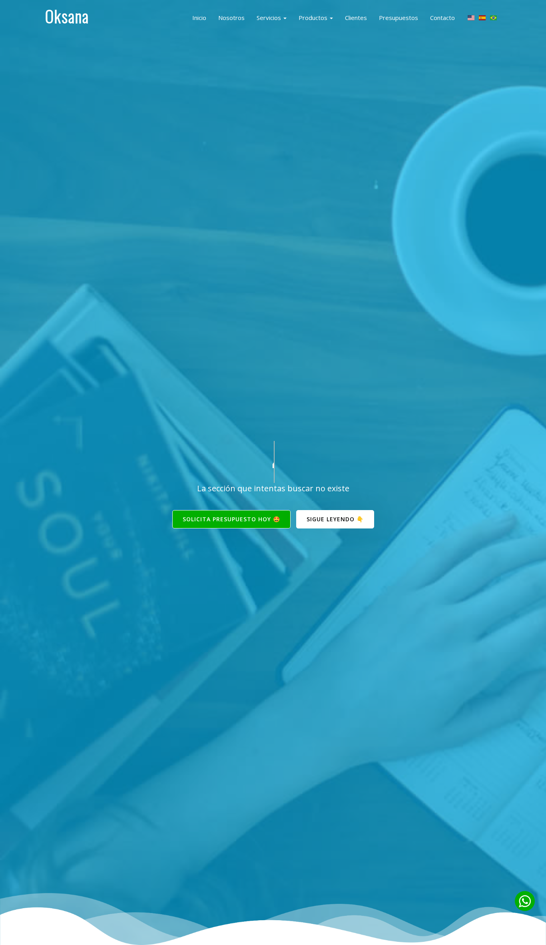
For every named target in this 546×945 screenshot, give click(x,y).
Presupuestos (398, 18)
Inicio (199, 18)
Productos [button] (314, 18)
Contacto (442, 18)
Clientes (356, 18)
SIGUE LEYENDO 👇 (335, 519)
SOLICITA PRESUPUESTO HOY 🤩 (231, 519)
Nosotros (231, 18)
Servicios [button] (270, 18)
